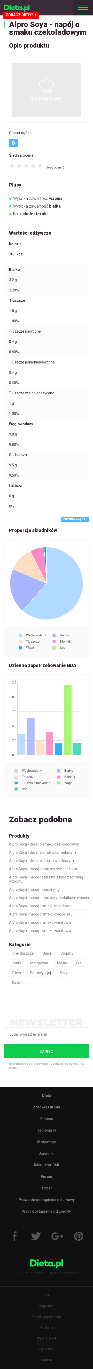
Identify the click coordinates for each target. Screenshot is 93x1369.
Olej (79, 963)
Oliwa (16, 973)
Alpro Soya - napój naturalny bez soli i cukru (44, 869)
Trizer (46, 1188)
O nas (46, 1295)
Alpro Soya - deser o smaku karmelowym (42, 852)
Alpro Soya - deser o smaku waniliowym (41, 861)
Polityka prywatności (46, 1317)
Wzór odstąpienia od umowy (46, 1211)
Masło (62, 963)
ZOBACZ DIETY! (19, 15)
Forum (46, 1177)
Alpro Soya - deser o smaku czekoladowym (44, 844)
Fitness (46, 1119)
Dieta (46, 1096)
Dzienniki (46, 1153)
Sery (63, 973)
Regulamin (46, 1306)
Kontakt (46, 1360)
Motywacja (46, 1142)
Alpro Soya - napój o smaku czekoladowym (48, 28)
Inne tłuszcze (23, 953)
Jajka (47, 953)
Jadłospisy (46, 1130)
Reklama (46, 1327)
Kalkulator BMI (46, 1165)
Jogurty (67, 953)
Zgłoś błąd (46, 1349)
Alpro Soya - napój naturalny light (36, 889)
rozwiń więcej (75, 519)
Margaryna (39, 963)
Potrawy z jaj (40, 973)
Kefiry (16, 963)
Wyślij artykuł (46, 1338)
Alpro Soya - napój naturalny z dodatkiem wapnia (49, 898)
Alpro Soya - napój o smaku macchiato (40, 906)
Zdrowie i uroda (46, 1107)
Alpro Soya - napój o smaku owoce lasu (41, 914)
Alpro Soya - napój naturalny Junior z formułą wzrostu (46, 879)
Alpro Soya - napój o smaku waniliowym (41, 922)
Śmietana (20, 983)
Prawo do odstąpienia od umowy (47, 1200)
